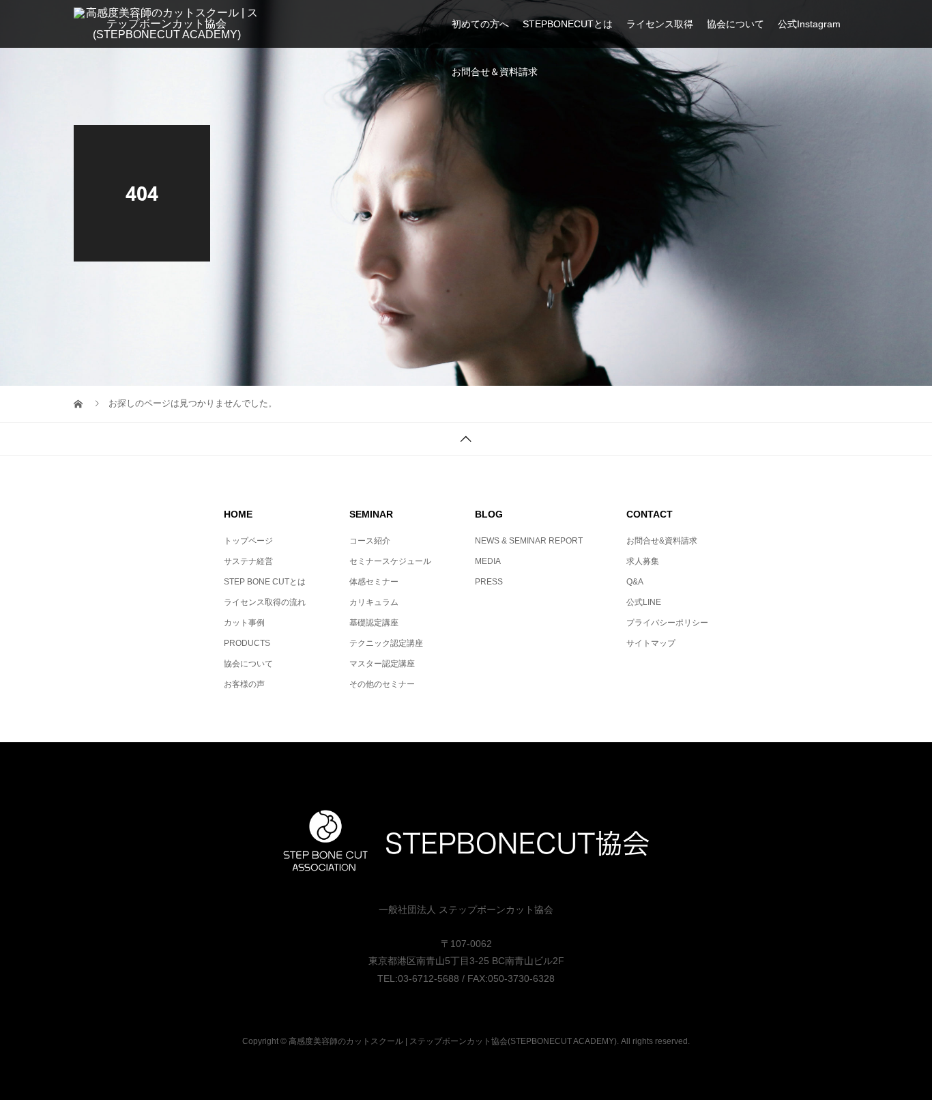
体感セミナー (373, 582)
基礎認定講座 (373, 622)
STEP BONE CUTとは (265, 582)
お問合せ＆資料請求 (495, 71)
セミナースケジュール (390, 561)
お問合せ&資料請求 (661, 541)
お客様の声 (244, 684)
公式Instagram (809, 23)
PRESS (489, 582)
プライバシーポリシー (667, 622)
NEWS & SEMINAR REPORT (529, 541)
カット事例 (244, 622)
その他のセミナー (382, 684)
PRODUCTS (247, 643)
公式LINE (643, 602)
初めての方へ (480, 23)
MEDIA (488, 561)
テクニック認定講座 (386, 643)
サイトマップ (650, 643)
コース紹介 (369, 541)
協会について (735, 23)
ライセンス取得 (659, 23)
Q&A (634, 582)
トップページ (248, 541)
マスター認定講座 (382, 663)
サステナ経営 (248, 561)
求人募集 (642, 561)
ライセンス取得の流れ (265, 602)
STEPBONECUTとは (568, 23)
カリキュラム (373, 602)
